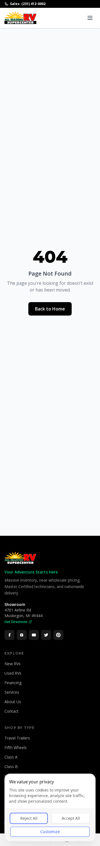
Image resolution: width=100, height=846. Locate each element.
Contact (11, 711)
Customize (50, 831)
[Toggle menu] (90, 17)
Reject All (29, 818)
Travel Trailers (17, 738)
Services (11, 692)
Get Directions (16, 622)
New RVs (12, 663)
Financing (12, 682)
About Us (12, 701)
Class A (11, 757)
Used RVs (12, 673)
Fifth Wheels (15, 747)
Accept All (71, 818)
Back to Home (50, 309)
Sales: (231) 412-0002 (28, 4)
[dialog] (50, 808)
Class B (11, 766)
